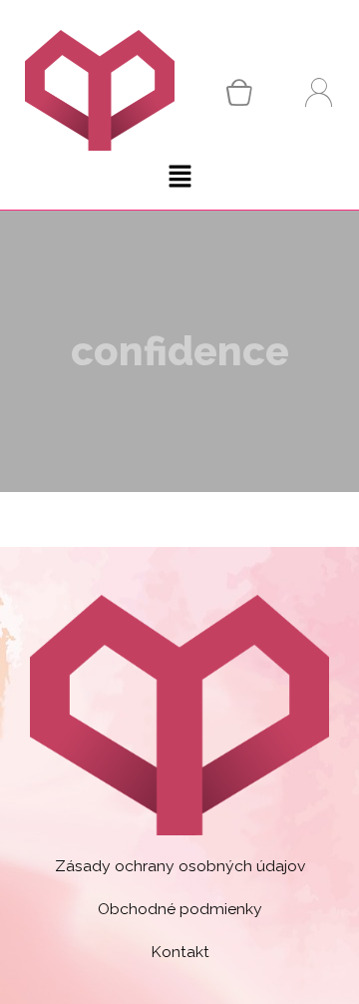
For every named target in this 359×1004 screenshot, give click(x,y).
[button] (179, 178)
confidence (180, 350)
